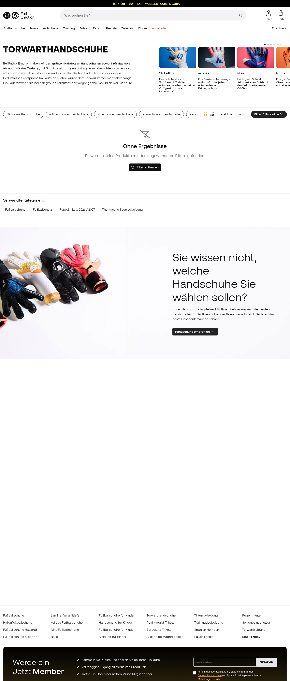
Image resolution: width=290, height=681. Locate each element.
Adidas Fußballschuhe (67, 622)
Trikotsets (279, 28)
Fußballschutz (42, 209)
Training (69, 28)
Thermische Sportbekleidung (122, 209)
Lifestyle (111, 28)
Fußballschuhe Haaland (20, 629)
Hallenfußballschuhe (17, 622)
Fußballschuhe (14, 28)
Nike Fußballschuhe (65, 629)
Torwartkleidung (254, 629)
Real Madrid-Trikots (160, 622)
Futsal (84, 28)
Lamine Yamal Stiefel (65, 615)
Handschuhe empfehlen (193, 331)
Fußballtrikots (203, 636)
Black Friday (251, 636)
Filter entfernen (147, 167)
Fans (96, 28)
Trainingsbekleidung (208, 622)
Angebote (159, 28)
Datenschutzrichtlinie (210, 675)
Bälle (54, 636)
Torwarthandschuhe (44, 28)
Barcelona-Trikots (159, 629)
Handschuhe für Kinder (115, 622)
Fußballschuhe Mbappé (20, 636)
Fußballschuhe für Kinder (117, 615)
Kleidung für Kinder (112, 636)
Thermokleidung (206, 615)
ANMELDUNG (266, 662)
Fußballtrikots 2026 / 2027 (77, 209)
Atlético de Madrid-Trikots (165, 636)
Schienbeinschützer (256, 622)
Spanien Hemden (206, 629)
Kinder (142, 28)
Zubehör (127, 28)
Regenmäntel (251, 615)
